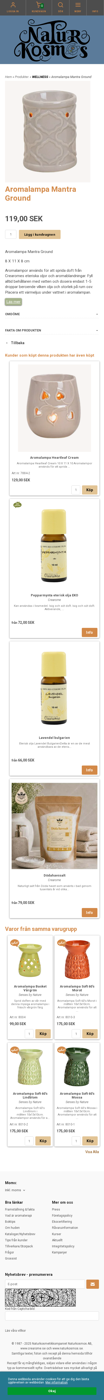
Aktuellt (57, 1240)
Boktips (10, 1221)
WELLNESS (40, 77)
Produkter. (22, 77)
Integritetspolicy (63, 1246)
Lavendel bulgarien (54, 738)
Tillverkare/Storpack (19, 1246)
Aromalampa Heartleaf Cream (54, 457)
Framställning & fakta (20, 1209)
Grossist (11, 1258)
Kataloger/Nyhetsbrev (20, 1234)
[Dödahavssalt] (54, 825)
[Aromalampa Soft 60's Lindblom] (14, 1050)
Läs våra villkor (15, 1330)
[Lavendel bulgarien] (54, 687)
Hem (8, 77)
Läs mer (13, 301)
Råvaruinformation (65, 1228)
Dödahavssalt (54, 875)
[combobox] (15, 1190)
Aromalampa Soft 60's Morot (77, 988)
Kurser (56, 1234)
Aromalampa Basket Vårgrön (30, 988)
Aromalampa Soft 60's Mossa (77, 1095)
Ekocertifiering (62, 1221)
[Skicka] (92, 1284)
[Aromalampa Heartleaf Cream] (54, 407)
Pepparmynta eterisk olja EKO (54, 595)
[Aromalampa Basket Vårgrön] (14, 943)
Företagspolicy (62, 1215)
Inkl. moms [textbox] (13, 1190)
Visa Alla (92, 1152)
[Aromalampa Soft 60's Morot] (61, 943)
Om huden (12, 1228)
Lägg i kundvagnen (39, 234)
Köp (89, 490)
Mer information (56, 1382)
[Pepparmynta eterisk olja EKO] (17, 504)
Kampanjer (59, 1252)
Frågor (9, 1252)
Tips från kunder (16, 1240)
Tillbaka (16, 343)
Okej (52, 1391)
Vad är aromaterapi (18, 1215)
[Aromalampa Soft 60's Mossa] (61, 1050)
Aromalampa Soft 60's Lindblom (30, 1095)
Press (56, 1209)
